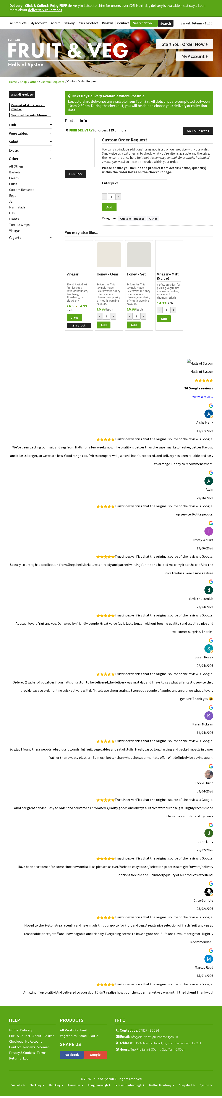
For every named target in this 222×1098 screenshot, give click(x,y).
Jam (12, 201)
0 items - (202, 23)
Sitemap (43, 1047)
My (193, 56)
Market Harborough (128, 1085)
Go (76, 174)
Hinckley (54, 1085)
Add (109, 207)
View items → (28, 107)
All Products (18, 23)
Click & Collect (88, 23)
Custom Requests (52, 82)
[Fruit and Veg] (80, 153)
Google (95, 1055)
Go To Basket (197, 131)
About (55, 23)
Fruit (83, 1030)
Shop (23, 82)
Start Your (183, 44)
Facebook (72, 1055)
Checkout (16, 1041)
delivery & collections (45, 10)
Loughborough (98, 1085)
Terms (41, 1052)
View (74, 317)
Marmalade (17, 207)
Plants (14, 219)
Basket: (185, 23)
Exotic (93, 1036)
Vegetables (68, 1036)
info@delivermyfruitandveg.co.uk (154, 1036)
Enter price (110, 183)
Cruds (13, 184)
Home (13, 82)
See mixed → (31, 115)
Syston (204, 1085)
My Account (39, 23)
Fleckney (35, 1085)
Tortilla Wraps (19, 224)
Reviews (107, 23)
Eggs (12, 195)
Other (34, 82)
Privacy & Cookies (22, 1052)
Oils (12, 213)
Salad (83, 1036)
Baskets (15, 172)
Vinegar (14, 230)
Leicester (74, 1085)
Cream (14, 178)
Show (22, 94)
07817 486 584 (139, 1030)
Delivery (69, 23)
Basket (49, 1036)
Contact (123, 23)
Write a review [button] (202, 397)
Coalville (16, 1085)
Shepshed (185, 1085)
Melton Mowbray (160, 1085)
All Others (16, 166)
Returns (15, 1058)
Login (27, 1058)
